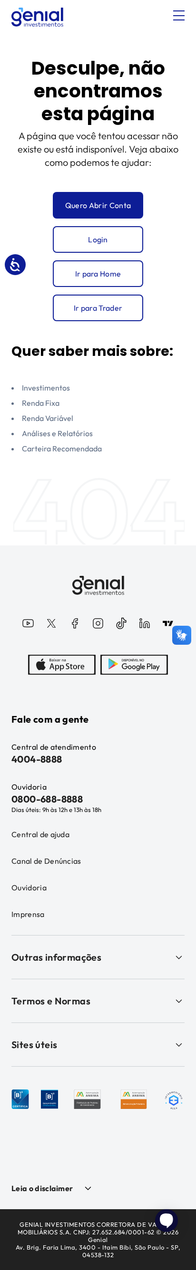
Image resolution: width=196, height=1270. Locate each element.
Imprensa (28, 914)
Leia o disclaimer (42, 1188)
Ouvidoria (29, 887)
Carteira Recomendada (62, 448)
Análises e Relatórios (57, 433)
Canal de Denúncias (46, 861)
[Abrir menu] (179, 15)
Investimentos (46, 387)
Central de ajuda (40, 834)
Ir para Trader (98, 308)
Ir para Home (98, 273)
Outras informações (56, 957)
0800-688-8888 (47, 799)
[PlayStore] (134, 665)
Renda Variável (47, 418)
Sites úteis (34, 1044)
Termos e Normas (50, 1001)
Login (98, 239)
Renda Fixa (40, 403)
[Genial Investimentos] (37, 17)
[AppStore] (62, 665)
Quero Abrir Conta (98, 205)
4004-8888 (36, 759)
